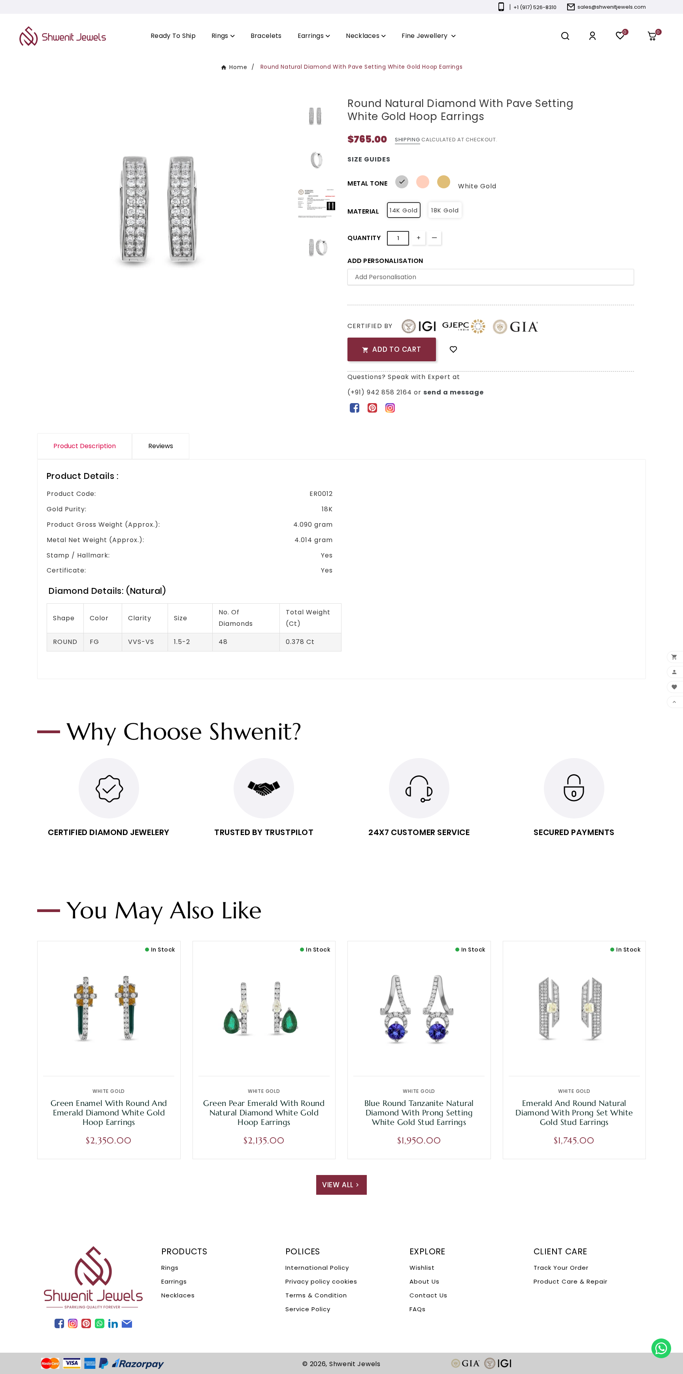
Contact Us (428, 1295)
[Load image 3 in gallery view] (316, 203)
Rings (170, 1267)
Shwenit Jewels (355, 1363)
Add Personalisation (385, 260)
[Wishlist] (453, 349)
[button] (655, 36)
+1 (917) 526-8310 (535, 7)
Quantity (364, 237)
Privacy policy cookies (321, 1281)
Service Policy (307, 1309)
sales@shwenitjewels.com (611, 7)
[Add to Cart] (126, 1056)
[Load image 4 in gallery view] (316, 247)
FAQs (417, 1309)
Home (238, 67)
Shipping (407, 139)
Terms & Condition (316, 1295)
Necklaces (178, 1295)
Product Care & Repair (571, 1281)
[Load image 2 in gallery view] (316, 159)
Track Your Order (561, 1267)
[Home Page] (62, 35)
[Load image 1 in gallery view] (316, 116)
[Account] (592, 36)
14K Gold (404, 210)
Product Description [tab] (84, 445)
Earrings (174, 1281)
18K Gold (445, 210)
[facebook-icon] (354, 407)
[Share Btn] (372, 407)
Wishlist (422, 1267)
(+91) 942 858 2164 (380, 392)
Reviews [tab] (160, 445)
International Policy (317, 1267)
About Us (424, 1281)
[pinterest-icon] (372, 407)
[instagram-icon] (390, 407)
